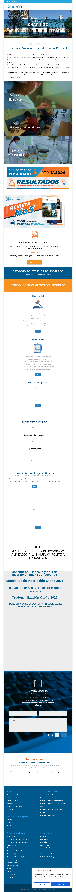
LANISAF (9, 823)
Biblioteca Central (13, 798)
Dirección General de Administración (51, 801)
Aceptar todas (60, 884)
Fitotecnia (10, 848)
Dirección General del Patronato (50, 815)
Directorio (10, 809)
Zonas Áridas (11, 874)
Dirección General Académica (49, 798)
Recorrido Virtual (12, 801)
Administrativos (45, 845)
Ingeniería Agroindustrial (15, 854)
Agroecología (11, 836)
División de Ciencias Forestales (17, 839)
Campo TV (10, 804)
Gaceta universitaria (13, 795)
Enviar (64, 735)
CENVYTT (10, 826)
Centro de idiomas (46, 851)
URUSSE (9, 871)
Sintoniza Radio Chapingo (48, 857)
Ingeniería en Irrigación (14, 851)
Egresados (43, 842)
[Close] (70, 869)
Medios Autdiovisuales (14, 806)
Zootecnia (10, 877)
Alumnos (43, 836)
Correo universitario (46, 848)
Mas (38, 331)
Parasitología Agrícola (14, 863)
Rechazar (42, 884)
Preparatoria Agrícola (14, 860)
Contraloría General (46, 795)
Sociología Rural (12, 866)
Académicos (44, 839)
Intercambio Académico (48, 854)
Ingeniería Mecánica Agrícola (16, 857)
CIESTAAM (10, 820)
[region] (52, 878)
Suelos (9, 868)
